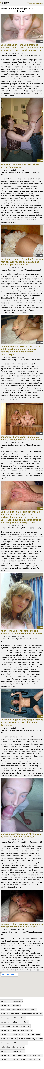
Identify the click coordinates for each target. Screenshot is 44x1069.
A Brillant (4, 3)
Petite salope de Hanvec (10, 1014)
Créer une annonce (35, 3)
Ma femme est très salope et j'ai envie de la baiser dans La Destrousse (21, 835)
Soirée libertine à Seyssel (10, 1035)
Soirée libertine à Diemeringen (12, 1051)
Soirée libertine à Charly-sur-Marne (14, 1043)
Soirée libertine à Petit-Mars (31, 1014)
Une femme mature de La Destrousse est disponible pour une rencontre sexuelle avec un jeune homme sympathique (20, 350)
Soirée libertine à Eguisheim (11, 1055)
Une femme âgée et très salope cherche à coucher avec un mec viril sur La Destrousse (22, 722)
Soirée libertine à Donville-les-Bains (14, 1022)
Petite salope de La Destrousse (12, 1047)
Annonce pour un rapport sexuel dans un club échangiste (21, 165)
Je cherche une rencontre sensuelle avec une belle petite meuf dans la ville (21, 632)
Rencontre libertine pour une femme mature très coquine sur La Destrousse (21, 438)
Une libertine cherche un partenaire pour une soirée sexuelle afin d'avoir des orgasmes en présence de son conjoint (22, 47)
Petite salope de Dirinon (31, 1035)
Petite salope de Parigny (33, 1055)
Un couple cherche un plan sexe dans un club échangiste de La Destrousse (22, 925)
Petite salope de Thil (8, 1039)
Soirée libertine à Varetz (10, 1060)
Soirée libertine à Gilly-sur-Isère (30, 1039)
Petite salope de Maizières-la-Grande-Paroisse (18, 1010)
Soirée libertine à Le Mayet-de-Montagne (16, 1030)
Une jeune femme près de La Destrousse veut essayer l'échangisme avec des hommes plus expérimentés (22, 262)
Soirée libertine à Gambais (11, 1005)
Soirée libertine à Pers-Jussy (12, 1001)
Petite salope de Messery (30, 1060)
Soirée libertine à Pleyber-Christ (13, 1018)
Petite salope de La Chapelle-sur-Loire (15, 1026)
